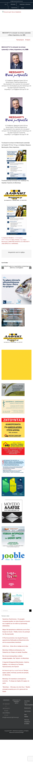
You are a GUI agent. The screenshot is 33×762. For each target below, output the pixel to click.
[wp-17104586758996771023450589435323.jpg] (15, 186)
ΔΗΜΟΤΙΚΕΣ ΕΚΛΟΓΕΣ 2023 (15, 241)
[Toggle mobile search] (27, 12)
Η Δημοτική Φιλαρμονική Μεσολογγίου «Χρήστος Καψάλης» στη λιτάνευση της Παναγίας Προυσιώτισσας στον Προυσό (15, 664)
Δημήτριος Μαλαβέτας (8, 237)
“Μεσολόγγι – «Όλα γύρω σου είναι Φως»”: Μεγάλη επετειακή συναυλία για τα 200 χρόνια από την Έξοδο (16, 689)
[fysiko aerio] (16, 151)
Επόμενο (27, 40)
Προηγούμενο (20, 40)
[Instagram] (17, 707)
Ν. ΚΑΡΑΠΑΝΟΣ (14, 243)
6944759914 (6, 713)
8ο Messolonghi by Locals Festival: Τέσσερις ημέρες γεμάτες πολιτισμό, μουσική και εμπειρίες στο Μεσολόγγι (15, 673)
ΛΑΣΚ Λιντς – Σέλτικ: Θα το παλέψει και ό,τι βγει (15, 646)
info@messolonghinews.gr (16, 1)
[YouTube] (13, 707)
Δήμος (13, 239)
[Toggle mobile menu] (30, 12)
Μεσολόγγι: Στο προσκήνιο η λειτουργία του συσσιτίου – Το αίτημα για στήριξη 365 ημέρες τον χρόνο (15, 681)
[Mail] (16, 709)
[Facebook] (15, 707)
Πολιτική (17, 239)
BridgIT (22, 732)
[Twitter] (19, 707)
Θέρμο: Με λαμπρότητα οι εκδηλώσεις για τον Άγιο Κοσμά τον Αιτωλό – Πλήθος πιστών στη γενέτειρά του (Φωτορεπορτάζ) (16, 632)
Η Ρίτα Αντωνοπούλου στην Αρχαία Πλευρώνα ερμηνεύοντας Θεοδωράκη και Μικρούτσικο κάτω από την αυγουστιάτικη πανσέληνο (15, 640)
